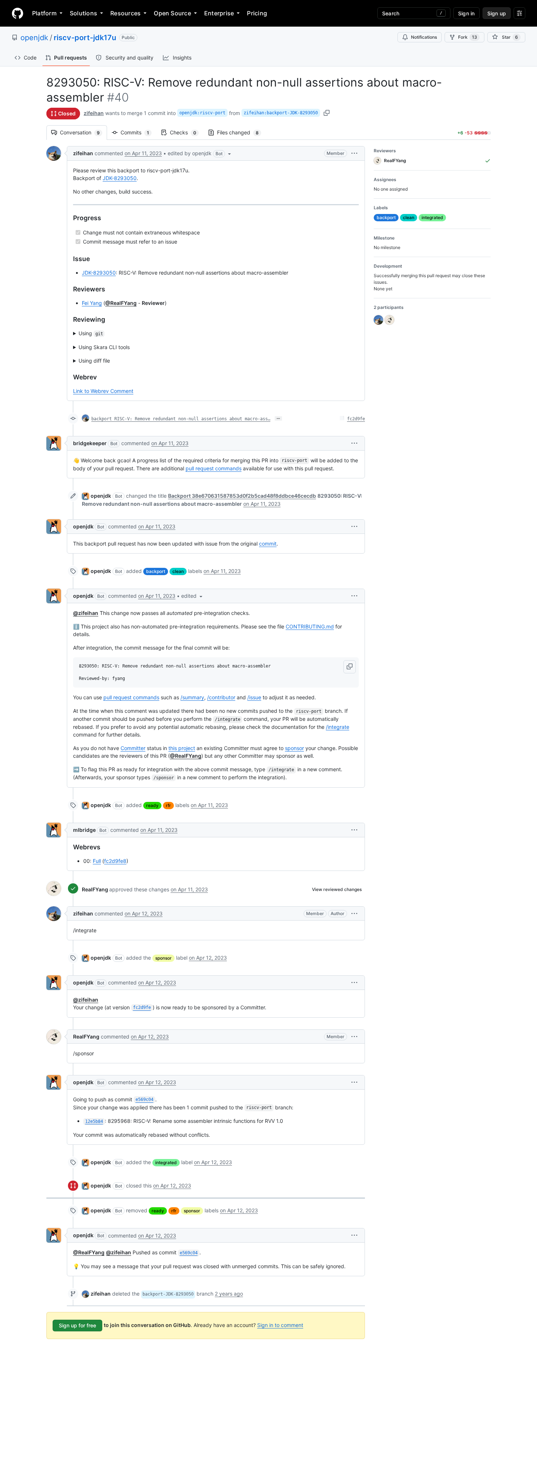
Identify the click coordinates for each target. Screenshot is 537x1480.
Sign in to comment (280, 1325)
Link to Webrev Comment (103, 391)
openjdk (34, 37)
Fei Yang (92, 303)
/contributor (221, 697)
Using (91, 333)
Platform (44, 13)
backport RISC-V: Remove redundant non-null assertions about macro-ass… (180, 418)
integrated (166, 1162)
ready (152, 805)
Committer (133, 748)
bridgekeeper (90, 443)
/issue (254, 697)
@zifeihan (85, 613)
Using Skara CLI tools (104, 347)
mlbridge (84, 830)
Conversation (83, 132)
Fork (467, 37)
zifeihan (94, 113)
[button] (200, 153)
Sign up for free (77, 1325)
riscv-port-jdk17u (85, 37)
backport (155, 571)
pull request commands (213, 468)
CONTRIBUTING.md (310, 626)
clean (178, 571)
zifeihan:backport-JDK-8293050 (281, 112)
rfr (168, 805)
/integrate (337, 727)
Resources (125, 13)
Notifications (424, 37)
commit (268, 543)
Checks (186, 132)
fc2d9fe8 (115, 861)
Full (97, 861)
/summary (192, 697)
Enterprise (219, 13)
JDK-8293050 (120, 178)
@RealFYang (121, 303)
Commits (138, 132)
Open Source (172, 13)
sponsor (294, 748)
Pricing (257, 13)
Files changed (241, 132)
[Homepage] (17, 13)
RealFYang (95, 889)
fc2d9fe (356, 418)
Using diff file (94, 360)
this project (181, 748)
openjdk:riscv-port (202, 112)
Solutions (83, 13)
